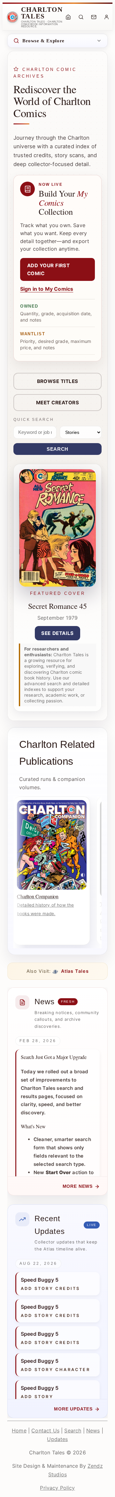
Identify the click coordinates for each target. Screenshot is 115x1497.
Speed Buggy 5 (39, 1280)
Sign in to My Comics (46, 289)
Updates (57, 1439)
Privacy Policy (57, 1488)
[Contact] (93, 17)
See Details (57, 633)
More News (78, 1186)
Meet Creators (57, 403)
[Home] (68, 17)
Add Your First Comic (48, 269)
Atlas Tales (73, 971)
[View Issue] (57, 584)
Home (19, 1430)
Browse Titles (57, 381)
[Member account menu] (106, 17)
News (93, 1430)
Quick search (33, 419)
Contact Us (45, 1430)
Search (57, 449)
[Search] (81, 17)
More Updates (73, 1409)
